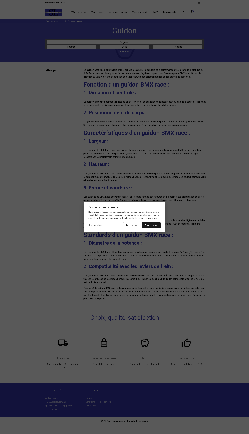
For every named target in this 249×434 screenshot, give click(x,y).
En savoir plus (151, 218)
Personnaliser (95, 225)
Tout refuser (132, 225)
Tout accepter (151, 225)
